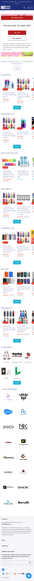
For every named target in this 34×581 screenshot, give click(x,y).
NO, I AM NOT (17, 38)
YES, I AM (17, 33)
